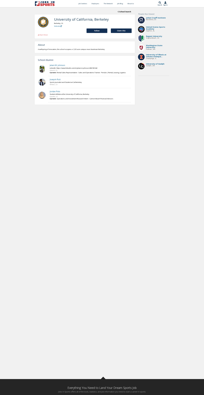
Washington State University (154, 46)
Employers (95, 3)
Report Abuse (43, 35)
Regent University (154, 36)
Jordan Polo (55, 91)
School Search (125, 12)
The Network (108, 3)
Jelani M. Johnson (57, 65)
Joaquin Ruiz (55, 79)
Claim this (121, 31)
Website (57, 26)
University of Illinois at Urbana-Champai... (156, 55)
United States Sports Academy (155, 28)
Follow (97, 31)
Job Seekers (83, 3)
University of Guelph (155, 64)
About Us (130, 3)
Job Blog (120, 3)
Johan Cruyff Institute (156, 18)
